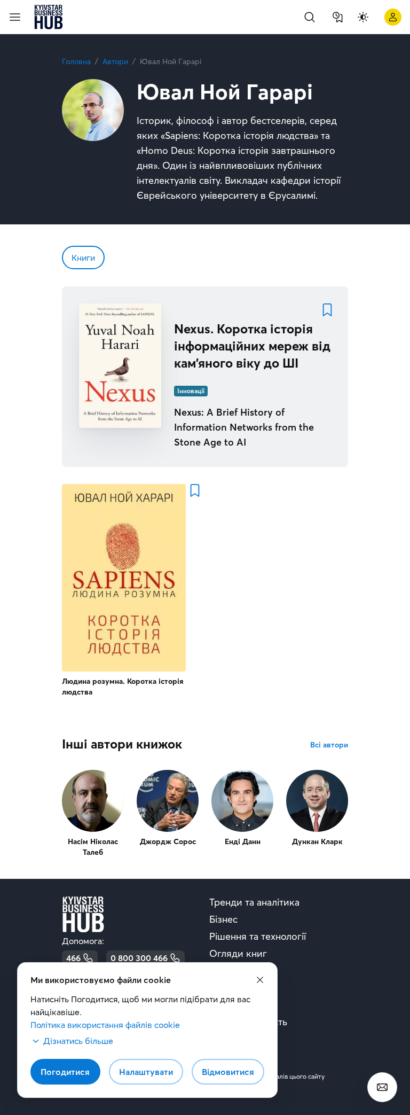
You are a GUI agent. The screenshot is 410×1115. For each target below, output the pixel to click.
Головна (76, 61)
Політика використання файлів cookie (105, 1024)
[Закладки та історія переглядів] (337, 17)
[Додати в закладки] (326, 309)
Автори (115, 61)
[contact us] (382, 1087)
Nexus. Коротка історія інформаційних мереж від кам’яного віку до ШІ (252, 346)
